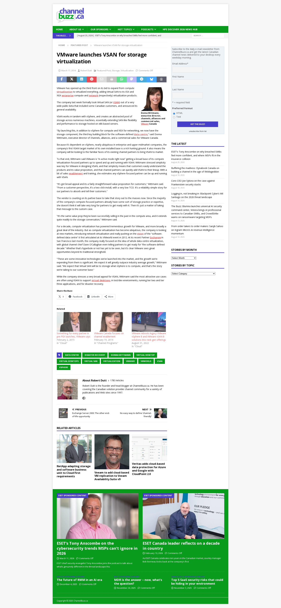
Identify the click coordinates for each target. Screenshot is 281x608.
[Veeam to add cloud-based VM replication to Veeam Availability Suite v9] (111, 451)
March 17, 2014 (68, 70)
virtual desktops (101, 280)
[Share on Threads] (162, 79)
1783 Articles (117, 380)
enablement (76, 173)
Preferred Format (182, 108)
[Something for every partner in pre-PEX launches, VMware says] (74, 322)
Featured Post (104, 70)
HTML (179, 113)
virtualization (64, 91)
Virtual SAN (90, 361)
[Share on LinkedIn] (82, 79)
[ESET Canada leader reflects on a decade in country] (183, 516)
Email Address (180, 63)
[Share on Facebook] (62, 79)
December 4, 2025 (68, 584)
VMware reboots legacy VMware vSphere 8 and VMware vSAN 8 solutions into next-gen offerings (149, 336)
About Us (75, 29)
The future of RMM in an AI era (79, 580)
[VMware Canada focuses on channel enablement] (111, 322)
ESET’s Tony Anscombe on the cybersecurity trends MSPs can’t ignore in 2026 (97, 548)
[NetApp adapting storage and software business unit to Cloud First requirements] (74, 448)
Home (59, 29)
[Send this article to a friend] (102, 79)
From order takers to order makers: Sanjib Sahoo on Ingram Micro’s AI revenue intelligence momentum (197, 230)
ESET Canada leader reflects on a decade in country (181, 545)
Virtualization (127, 70)
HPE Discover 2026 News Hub (180, 29)
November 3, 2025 (183, 587)
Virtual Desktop (145, 355)
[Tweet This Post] (72, 79)
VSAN (116, 102)
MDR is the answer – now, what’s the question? (138, 581)
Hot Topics (125, 29)
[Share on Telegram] (142, 79)
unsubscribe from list (198, 131)
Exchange (155, 237)
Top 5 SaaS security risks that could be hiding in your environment (197, 581)
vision (140, 233)
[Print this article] (112, 79)
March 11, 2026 (67, 558)
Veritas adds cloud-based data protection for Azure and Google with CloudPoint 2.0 (149, 469)
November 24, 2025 (126, 587)
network (93, 95)
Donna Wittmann (121, 355)
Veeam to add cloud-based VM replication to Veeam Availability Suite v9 (111, 476)
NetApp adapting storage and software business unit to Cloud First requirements (74, 471)
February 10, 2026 (154, 553)
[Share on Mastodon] (132, 79)
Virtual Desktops (69, 361)
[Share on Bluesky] (151, 79)
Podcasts (147, 29)
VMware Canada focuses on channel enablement (109, 335)
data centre (140, 134)
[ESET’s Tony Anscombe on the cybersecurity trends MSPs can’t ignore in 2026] (97, 516)
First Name (178, 76)
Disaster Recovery (95, 355)
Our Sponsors (99, 29)
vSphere (63, 367)
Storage (116, 70)
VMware (144, 123)
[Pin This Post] (92, 79)
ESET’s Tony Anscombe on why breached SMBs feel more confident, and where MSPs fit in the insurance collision (196, 155)
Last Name (178, 89)
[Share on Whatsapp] (122, 79)
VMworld (146, 361)
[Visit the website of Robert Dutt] (83, 398)
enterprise (68, 95)
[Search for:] (208, 35)
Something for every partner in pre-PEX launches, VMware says (73, 335)
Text (178, 116)
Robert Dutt (86, 70)
